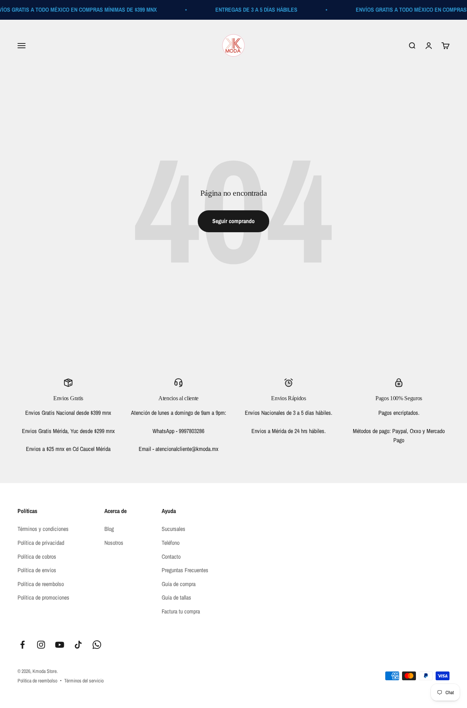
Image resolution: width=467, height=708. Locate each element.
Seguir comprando (233, 221)
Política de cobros (37, 556)
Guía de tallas (176, 597)
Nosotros (113, 543)
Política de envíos (37, 570)
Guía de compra (179, 584)
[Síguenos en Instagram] (41, 645)
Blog (109, 529)
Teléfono (171, 543)
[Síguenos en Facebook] (22, 645)
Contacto (171, 556)
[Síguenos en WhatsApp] (97, 645)
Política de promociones (43, 597)
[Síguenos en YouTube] (60, 645)
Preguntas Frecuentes (185, 570)
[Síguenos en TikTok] (78, 645)
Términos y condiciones (43, 529)
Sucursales (173, 529)
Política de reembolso (41, 584)
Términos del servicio (84, 680)
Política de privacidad (41, 543)
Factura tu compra (181, 611)
